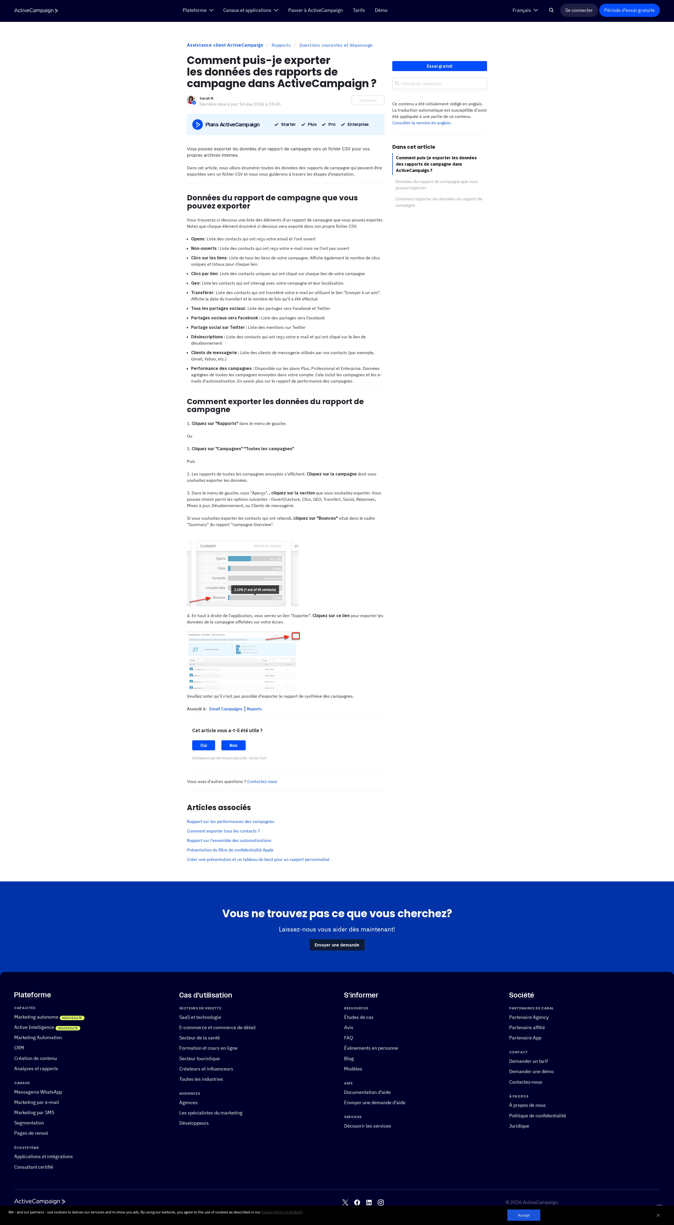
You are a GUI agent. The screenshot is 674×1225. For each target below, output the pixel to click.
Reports (254, 708)
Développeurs (194, 1123)
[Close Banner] (658, 1215)
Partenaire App (525, 1038)
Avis (348, 1027)
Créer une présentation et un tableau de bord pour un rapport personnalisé (258, 859)
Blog (349, 1058)
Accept (524, 1215)
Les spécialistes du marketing (210, 1113)
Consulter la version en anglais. (422, 122)
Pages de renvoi (31, 1133)
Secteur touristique (199, 1058)
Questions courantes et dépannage (336, 45)
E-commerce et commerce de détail (217, 1027)
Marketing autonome (36, 1017)
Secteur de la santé (199, 1038)
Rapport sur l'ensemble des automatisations (229, 840)
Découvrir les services (367, 1126)
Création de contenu (35, 1058)
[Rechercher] (551, 10)
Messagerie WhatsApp (38, 1092)
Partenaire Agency (529, 1017)
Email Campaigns (226, 708)
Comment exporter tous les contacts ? (223, 831)
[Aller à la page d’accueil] (36, 10)
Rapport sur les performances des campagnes (230, 821)
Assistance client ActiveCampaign (225, 45)
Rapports (281, 45)
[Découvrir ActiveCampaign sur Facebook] (357, 1202)
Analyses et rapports (36, 1068)
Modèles (353, 1069)
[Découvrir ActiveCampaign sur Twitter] (345, 1202)
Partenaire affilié (527, 1027)
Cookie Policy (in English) (282, 1212)
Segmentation (29, 1123)
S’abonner (367, 100)
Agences (188, 1102)
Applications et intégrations (43, 1157)
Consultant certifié (33, 1167)
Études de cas (359, 1017)
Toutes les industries (201, 1079)
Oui (203, 745)
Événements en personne (371, 1048)
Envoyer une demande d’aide (374, 1102)
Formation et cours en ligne (208, 1048)
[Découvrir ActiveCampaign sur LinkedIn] (369, 1202)
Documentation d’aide (367, 1092)
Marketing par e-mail (36, 1102)
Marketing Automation (38, 1037)
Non (233, 745)
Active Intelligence (34, 1027)
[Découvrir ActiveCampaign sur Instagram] (380, 1202)
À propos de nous (527, 1105)
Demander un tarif (528, 1061)
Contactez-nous (262, 781)
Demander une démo (531, 1072)
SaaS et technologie (200, 1017)
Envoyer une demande (337, 945)
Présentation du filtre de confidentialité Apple (230, 849)
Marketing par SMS (34, 1112)
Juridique (519, 1126)
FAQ (348, 1038)
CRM (19, 1048)
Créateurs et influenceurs (206, 1069)
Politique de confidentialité (537, 1116)
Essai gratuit (440, 66)
